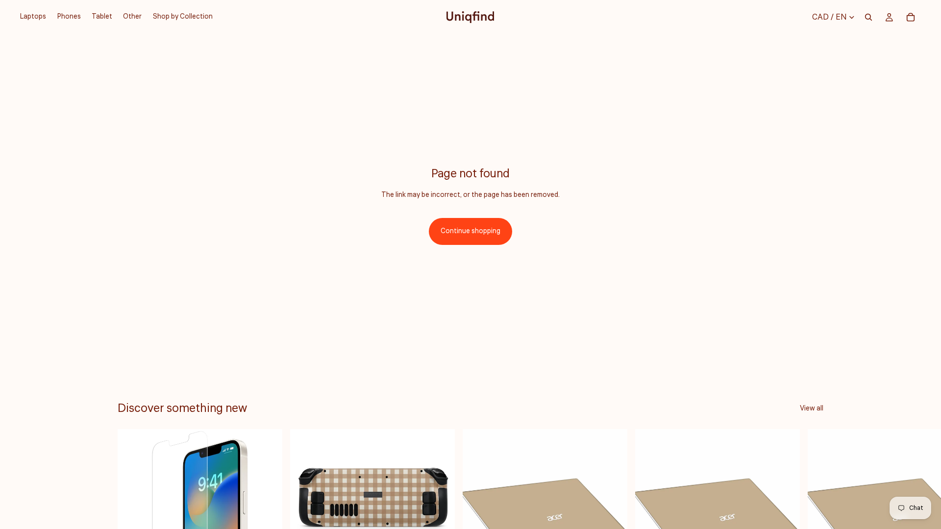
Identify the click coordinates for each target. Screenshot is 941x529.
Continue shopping (470, 231)
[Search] (868, 17)
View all (811, 408)
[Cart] (910, 17)
